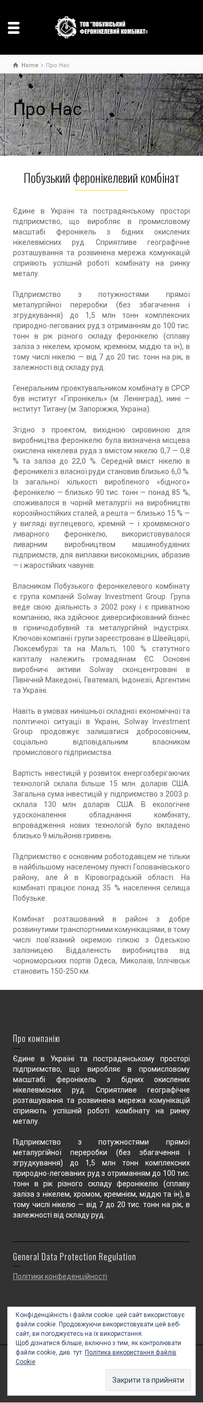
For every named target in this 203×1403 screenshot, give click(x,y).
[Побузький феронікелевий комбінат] (101, 26)
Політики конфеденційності (60, 1276)
